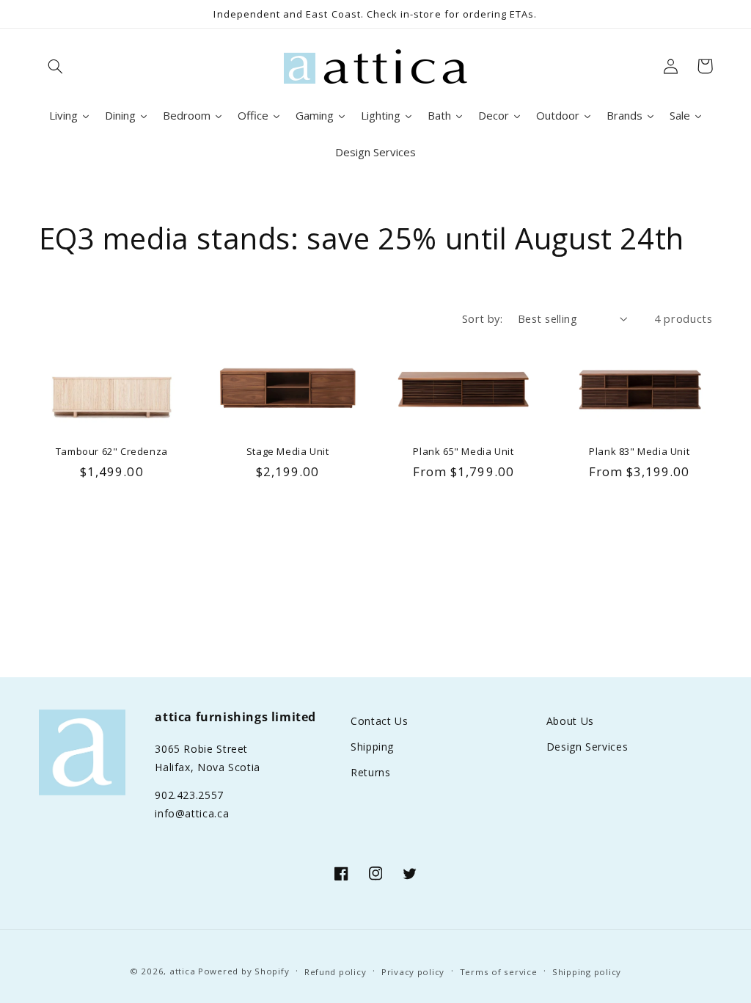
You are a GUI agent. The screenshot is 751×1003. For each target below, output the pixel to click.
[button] (56, 66)
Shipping (372, 747)
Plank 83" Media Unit (639, 451)
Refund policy (335, 971)
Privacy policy (412, 971)
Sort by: (482, 318)
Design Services (587, 747)
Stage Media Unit (287, 451)
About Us (570, 721)
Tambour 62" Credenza (112, 451)
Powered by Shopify (243, 971)
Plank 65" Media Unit (463, 451)
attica (182, 971)
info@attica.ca (192, 813)
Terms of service (499, 971)
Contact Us (379, 721)
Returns (370, 772)
